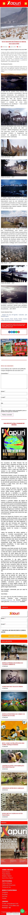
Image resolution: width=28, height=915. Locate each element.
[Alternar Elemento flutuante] (22, 911)
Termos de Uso (6, 887)
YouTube (4, 896)
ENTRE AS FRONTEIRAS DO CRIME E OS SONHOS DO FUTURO (13, 714)
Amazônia (7, 319)
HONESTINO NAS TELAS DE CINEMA (12, 686)
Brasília (16, 319)
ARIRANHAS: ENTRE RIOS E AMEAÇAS (13, 788)
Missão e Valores (7, 876)
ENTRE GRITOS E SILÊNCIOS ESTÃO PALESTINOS (12, 814)
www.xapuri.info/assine (6, 600)
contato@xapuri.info (14, 601)
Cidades (20, 319)
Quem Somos (6, 872)
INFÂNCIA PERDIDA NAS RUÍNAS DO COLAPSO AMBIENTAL (12, 663)
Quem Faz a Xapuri (7, 878)
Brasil (21, 58)
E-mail (3, 397)
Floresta (7, 320)
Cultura (19, 46)
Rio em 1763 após (21, 199)
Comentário (5, 373)
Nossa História (6, 874)
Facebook (5, 894)
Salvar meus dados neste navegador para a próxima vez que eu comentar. (13, 411)
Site (2, 403)
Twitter (4, 898)
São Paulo (11, 320)
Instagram (5, 892)
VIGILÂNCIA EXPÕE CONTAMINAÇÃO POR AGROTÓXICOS (13, 766)
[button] (4, 3)
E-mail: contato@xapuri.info (10, 903)
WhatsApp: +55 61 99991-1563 (10, 905)
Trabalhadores (17, 320)
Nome (3, 391)
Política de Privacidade (8, 885)
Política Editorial (7, 883)
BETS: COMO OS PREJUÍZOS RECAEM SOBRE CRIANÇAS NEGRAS (13, 744)
